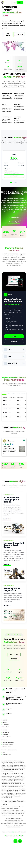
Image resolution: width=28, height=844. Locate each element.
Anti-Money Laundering (18, 825)
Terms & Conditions (19, 820)
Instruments (6, 732)
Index (8, 393)
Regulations (6, 727)
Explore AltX (14, 341)
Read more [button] (6, 454)
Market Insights (7, 746)
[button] (20, 841)
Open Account (14, 176)
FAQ (4, 752)
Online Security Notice (10, 818)
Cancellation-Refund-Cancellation (14, 826)
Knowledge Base (7, 754)
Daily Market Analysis (8, 742)
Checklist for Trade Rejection (7, 823)
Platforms (5, 734)
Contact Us (6, 724)
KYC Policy (19, 822)
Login (14, 2)
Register (20, 2)
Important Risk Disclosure (11, 822)
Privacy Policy (18, 818)
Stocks (18, 393)
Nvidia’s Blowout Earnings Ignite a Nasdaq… (11, 499)
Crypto (13, 393)
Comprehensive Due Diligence (20, 823)
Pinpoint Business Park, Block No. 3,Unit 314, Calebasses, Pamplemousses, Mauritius (15, 690)
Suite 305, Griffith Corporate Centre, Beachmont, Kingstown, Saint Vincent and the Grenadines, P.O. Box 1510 (16, 697)
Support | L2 (9, 713)
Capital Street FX (12, 832)
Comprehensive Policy (8, 825)
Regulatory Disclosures (9, 820)
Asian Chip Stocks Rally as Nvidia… (12, 589)
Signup (14, 336)
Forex (4, 393)
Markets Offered (7, 737)
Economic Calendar (8, 744)
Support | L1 (9, 709)
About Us (5, 722)
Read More (7, 519)
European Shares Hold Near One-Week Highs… (14, 545)
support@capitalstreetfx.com (14, 703)
